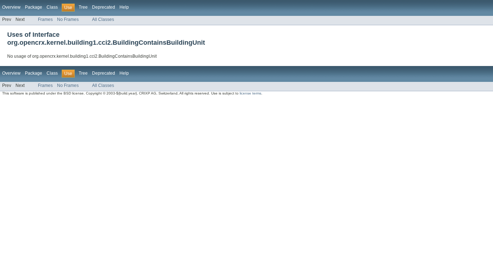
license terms (250, 93)
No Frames (68, 19)
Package (33, 7)
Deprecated (103, 7)
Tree (83, 7)
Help (124, 7)
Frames (45, 19)
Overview (11, 7)
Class (52, 7)
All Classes (103, 19)
